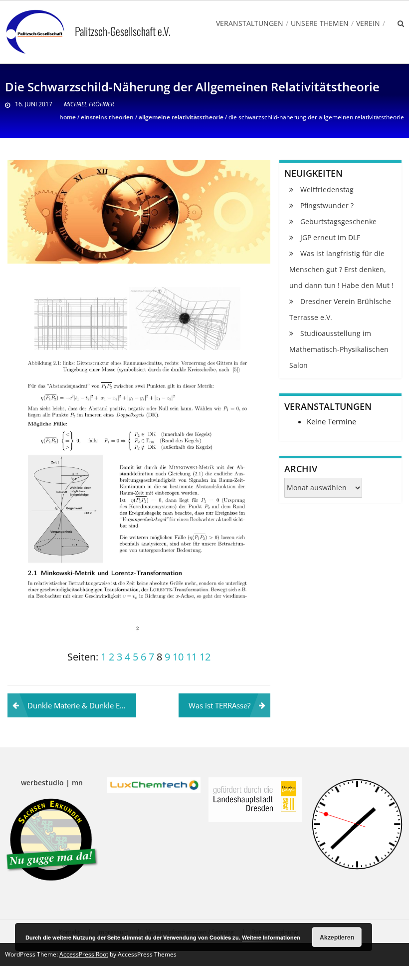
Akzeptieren (337, 937)
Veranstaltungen (249, 23)
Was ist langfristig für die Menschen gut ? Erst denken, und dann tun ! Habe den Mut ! (341, 269)
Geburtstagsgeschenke (338, 221)
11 (191, 656)
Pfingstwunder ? (327, 205)
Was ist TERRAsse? (219, 705)
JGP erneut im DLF (330, 237)
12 (205, 656)
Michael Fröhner (89, 104)
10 (178, 656)
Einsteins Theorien (107, 117)
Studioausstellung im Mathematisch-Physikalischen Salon (339, 349)
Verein (368, 23)
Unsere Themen (320, 23)
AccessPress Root (83, 954)
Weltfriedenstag (327, 189)
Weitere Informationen (271, 937)
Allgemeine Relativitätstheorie (181, 117)
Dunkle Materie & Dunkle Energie (81, 705)
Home (67, 117)
